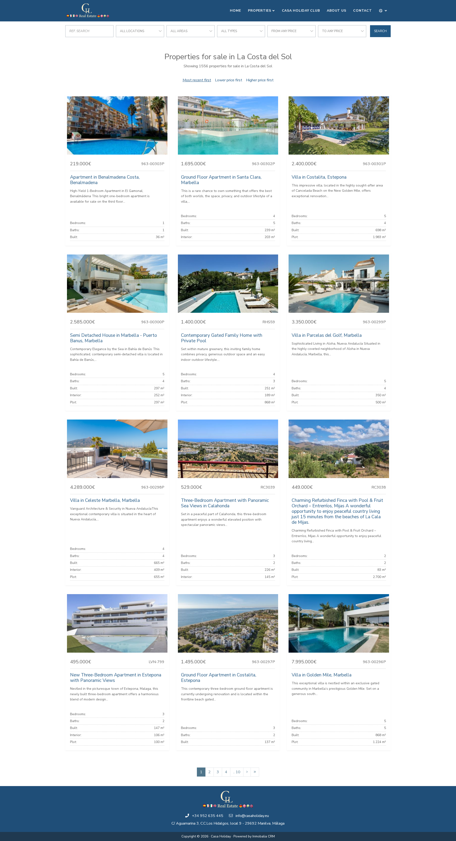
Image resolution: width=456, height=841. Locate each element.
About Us (336, 10)
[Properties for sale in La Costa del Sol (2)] (247, 772)
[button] (383, 10)
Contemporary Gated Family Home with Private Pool (221, 338)
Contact (362, 10)
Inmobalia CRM (263, 836)
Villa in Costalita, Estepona (319, 177)
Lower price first (228, 80)
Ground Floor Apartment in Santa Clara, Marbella (221, 180)
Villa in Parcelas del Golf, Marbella (327, 335)
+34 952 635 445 (207, 815)
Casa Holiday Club (301, 10)
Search (380, 31)
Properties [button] (259, 10)
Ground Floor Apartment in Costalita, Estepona (218, 678)
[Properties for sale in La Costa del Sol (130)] (255, 772)
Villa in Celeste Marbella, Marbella (105, 500)
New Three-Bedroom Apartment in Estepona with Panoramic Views (115, 678)
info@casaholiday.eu (252, 815)
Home (235, 10)
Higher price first (260, 80)
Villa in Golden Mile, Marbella (322, 675)
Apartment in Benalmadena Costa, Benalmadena (105, 180)
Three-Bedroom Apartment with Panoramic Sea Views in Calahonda (225, 503)
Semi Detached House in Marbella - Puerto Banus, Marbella (113, 338)
